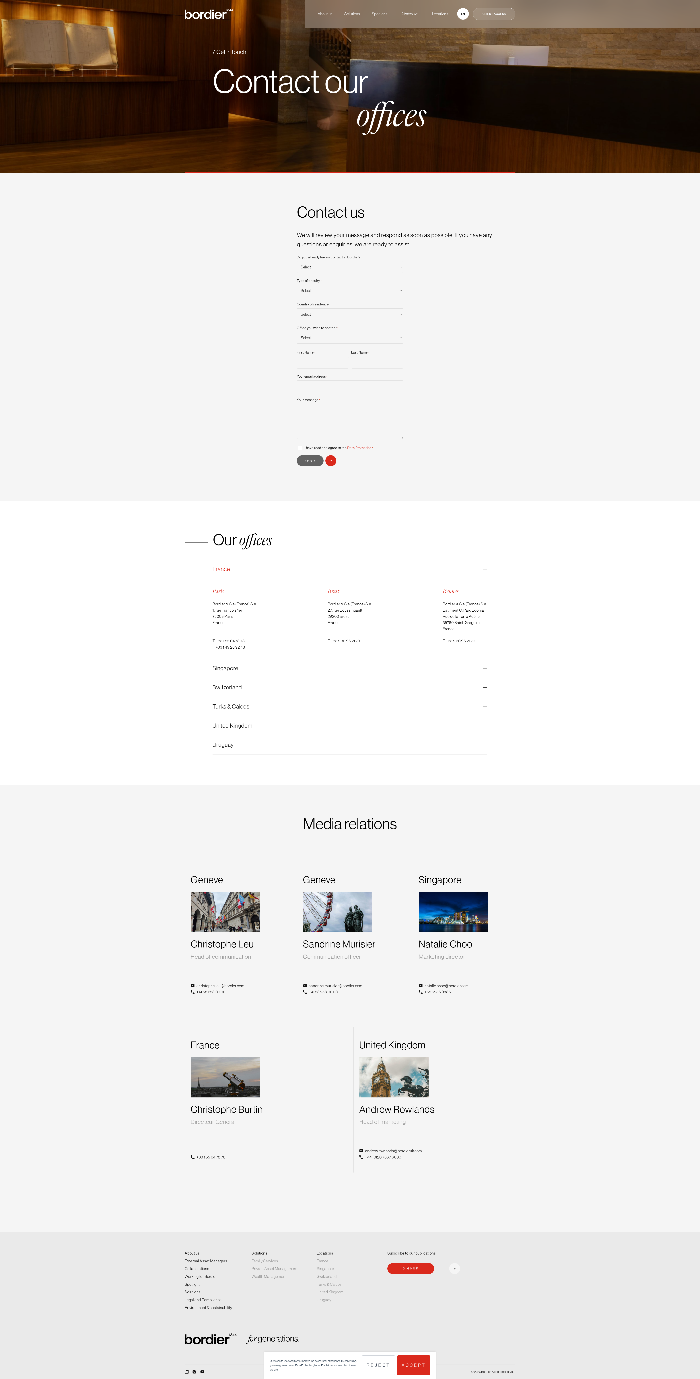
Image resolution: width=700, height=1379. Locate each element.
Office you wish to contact (317, 328)
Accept (414, 1365)
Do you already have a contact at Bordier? (329, 257)
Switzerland (327, 1277)
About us (325, 14)
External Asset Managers (206, 1261)
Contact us (409, 14)
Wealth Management (269, 1277)
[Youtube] (202, 1371)
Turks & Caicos (329, 1284)
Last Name (360, 352)
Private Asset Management (274, 1269)
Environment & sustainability (208, 1308)
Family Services (265, 1261)
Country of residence (313, 304)
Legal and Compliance (203, 1300)
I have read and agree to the (339, 448)
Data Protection (359, 448)
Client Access (494, 14)
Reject (378, 1365)
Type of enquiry (309, 281)
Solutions (352, 14)
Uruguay (324, 1300)
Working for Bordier (201, 1277)
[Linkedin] (186, 1371)
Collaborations (197, 1269)
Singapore (325, 1269)
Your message (308, 400)
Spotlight (379, 14)
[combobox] (350, 267)
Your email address (312, 376)
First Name (306, 352)
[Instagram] (194, 1371)
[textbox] (350, 267)
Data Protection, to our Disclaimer (314, 1365)
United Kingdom (330, 1292)
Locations (440, 14)
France (322, 1261)
